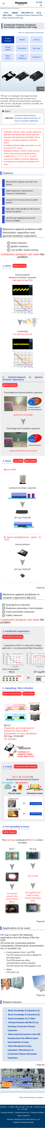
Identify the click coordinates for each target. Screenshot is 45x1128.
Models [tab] (22, 40)
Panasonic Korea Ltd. (22, 1112)
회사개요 (3, 1107)
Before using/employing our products (31, 1097)
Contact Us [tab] (36, 57)
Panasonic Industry (7, 1112)
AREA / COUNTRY (23, 1116)
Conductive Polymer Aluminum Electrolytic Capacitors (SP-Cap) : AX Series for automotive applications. (28, 118)
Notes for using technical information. (31, 33)
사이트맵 (11, 1107)
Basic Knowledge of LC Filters (22, 1019)
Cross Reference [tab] (22, 57)
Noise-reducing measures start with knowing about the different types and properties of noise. (24, 1038)
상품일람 (15, 13)
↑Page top (40, 588)
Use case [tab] (36, 48)
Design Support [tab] (8, 48)
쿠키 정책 (39, 2)
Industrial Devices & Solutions (10, 8)
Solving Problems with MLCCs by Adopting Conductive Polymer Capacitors (23, 1026)
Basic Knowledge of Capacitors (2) (24, 1015)
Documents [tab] (22, 48)
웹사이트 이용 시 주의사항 (23, 1107)
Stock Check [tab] (8, 57)
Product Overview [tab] (7, 39)
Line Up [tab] (36, 40)
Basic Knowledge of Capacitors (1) (24, 1011)
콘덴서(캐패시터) (27, 13)
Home (6, 13)
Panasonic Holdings (37, 1112)
